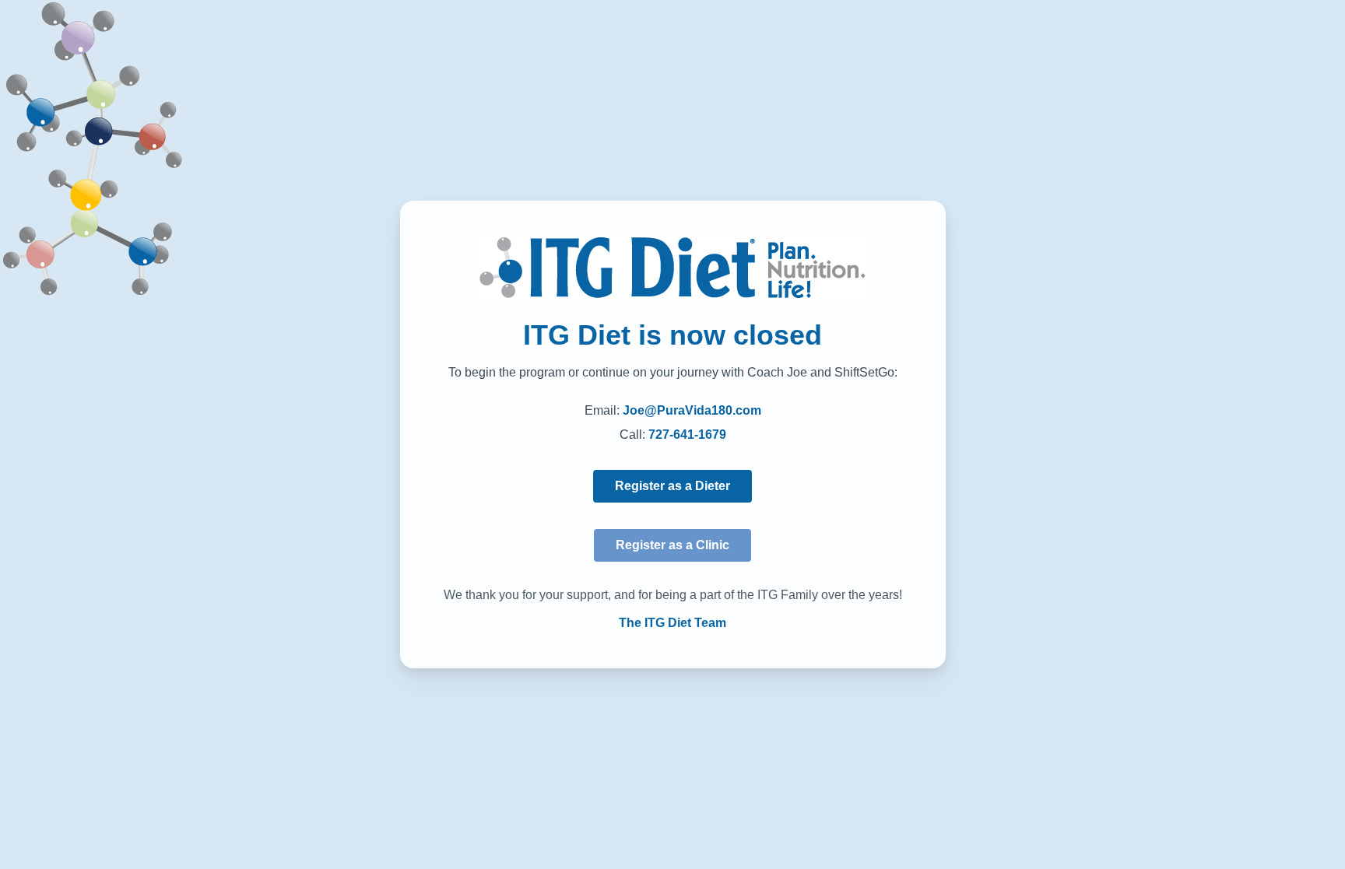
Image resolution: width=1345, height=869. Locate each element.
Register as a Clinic (672, 545)
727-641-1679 (687, 434)
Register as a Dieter (672, 485)
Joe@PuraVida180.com (692, 410)
